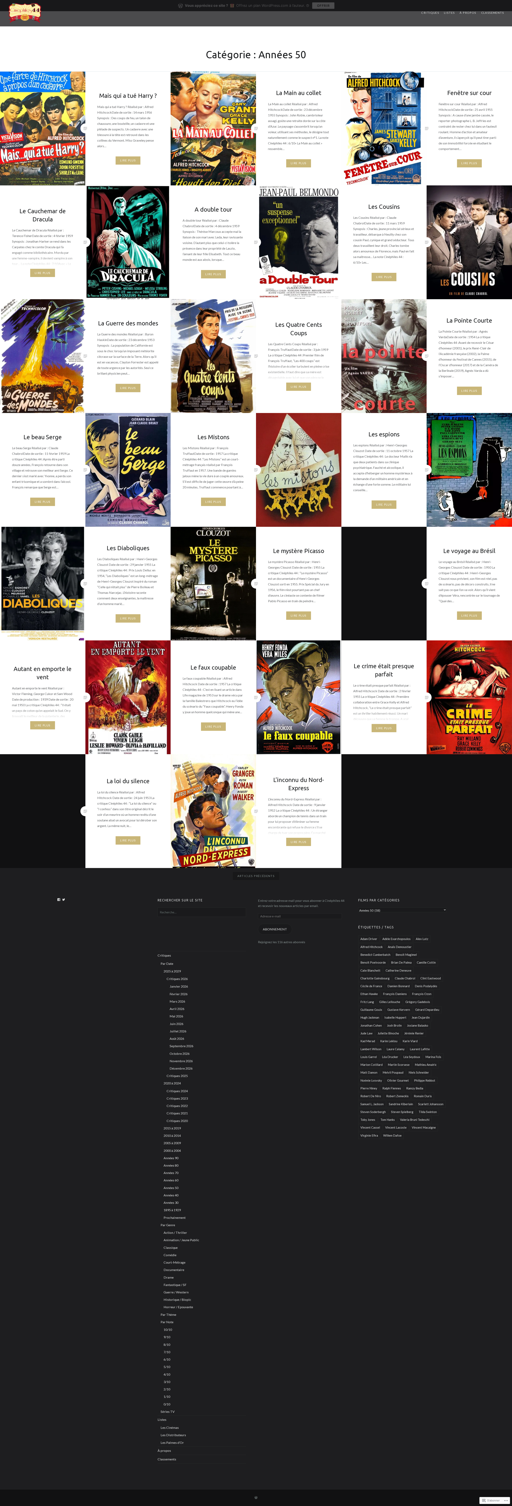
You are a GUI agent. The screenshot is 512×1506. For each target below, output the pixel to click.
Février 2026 (179, 994)
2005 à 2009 (172, 1143)
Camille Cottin (426, 962)
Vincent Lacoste (396, 1127)
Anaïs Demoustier (400, 947)
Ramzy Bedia (414, 1088)
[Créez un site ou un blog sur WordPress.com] (256, 1497)
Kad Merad (367, 1041)
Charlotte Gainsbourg (375, 978)
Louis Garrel (368, 1057)
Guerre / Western (176, 1292)
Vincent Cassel (370, 1127)
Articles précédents (256, 876)
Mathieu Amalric (426, 1064)
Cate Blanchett (370, 970)
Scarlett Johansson (430, 1104)
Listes (449, 12)
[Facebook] (58, 899)
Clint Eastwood (430, 978)
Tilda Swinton (428, 1112)
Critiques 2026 (177, 979)
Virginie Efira (369, 1135)
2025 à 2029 (172, 971)
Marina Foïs (433, 1057)
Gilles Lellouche (389, 1002)
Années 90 (171, 1158)
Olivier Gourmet (398, 1080)
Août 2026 (177, 1038)
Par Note (167, 1322)
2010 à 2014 (172, 1135)
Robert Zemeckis (397, 1096)
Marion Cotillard (371, 1064)
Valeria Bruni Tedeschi (414, 1119)
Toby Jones (367, 1119)
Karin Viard (410, 1041)
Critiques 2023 (177, 1098)
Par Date (167, 963)
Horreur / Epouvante (178, 1307)
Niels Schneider (419, 1072)
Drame (169, 1277)
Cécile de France (371, 986)
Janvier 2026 (179, 986)
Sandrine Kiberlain (401, 1104)
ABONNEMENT (275, 929)
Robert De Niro (370, 1096)
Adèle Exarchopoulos (396, 939)
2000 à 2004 (172, 1150)
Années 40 (171, 1195)
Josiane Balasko (417, 1025)
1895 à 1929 (172, 1210)
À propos (468, 12)
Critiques (430, 12)
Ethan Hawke (369, 994)
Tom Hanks (387, 1119)
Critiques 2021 (177, 1113)
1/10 (167, 1396)
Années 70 (171, 1173)
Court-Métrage (174, 1262)
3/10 (167, 1382)
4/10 (167, 1374)
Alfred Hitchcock (371, 947)
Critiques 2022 (177, 1106)
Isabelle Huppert (395, 1017)
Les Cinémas (170, 1427)
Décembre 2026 (181, 1068)
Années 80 (171, 1165)
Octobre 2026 (180, 1053)
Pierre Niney (368, 1088)
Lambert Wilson (370, 1049)
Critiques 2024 (177, 1091)
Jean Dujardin (421, 1017)
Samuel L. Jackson (372, 1104)
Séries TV (168, 1411)
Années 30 (171, 1202)
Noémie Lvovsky (371, 1080)
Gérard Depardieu (427, 1009)
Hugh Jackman (369, 1017)
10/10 (168, 1329)
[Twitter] (63, 899)
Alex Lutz (422, 939)
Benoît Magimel (406, 954)
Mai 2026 (176, 1016)
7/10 (167, 1352)
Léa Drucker (390, 1057)
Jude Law (366, 1033)
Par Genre (168, 1225)
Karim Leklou (388, 1041)
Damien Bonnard (398, 986)
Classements (492, 12)
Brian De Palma (401, 962)
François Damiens (395, 994)
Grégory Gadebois (417, 1002)
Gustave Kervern (398, 1009)
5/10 (167, 1367)
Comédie (170, 1255)
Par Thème (168, 1314)
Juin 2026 (176, 1024)
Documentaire (174, 1270)
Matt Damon (368, 1072)
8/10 (167, 1344)
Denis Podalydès (426, 986)
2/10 (167, 1389)
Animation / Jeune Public (181, 1240)
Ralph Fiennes (391, 1088)
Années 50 (171, 1188)
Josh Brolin (394, 1025)
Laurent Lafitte (420, 1049)
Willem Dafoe (392, 1135)
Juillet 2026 (178, 1031)
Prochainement (175, 1217)
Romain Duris (423, 1096)
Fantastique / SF (175, 1285)
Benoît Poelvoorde (373, 962)
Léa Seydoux (411, 1057)
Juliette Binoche (388, 1033)
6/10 (167, 1359)
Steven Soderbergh (373, 1112)
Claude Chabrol (405, 978)
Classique (171, 1247)
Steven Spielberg (402, 1112)
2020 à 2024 (172, 1083)
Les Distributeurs (173, 1435)
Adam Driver (368, 939)
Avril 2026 (177, 1009)
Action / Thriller (175, 1232)
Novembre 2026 (181, 1061)
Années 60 (171, 1180)
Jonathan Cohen (371, 1025)
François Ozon (421, 994)
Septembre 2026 (181, 1046)
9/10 (167, 1337)
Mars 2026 (177, 1001)
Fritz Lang (367, 1002)
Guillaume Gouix (371, 1009)
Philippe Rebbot (424, 1080)
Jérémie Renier (414, 1033)
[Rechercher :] (202, 912)
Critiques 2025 (177, 1076)
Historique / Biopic (177, 1299)
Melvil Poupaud (393, 1072)
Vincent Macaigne (424, 1127)
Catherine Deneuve (398, 970)
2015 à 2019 (172, 1128)
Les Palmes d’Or (172, 1442)
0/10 (167, 1404)
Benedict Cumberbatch (375, 954)
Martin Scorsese (399, 1064)
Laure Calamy (396, 1049)
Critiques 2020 (177, 1121)
